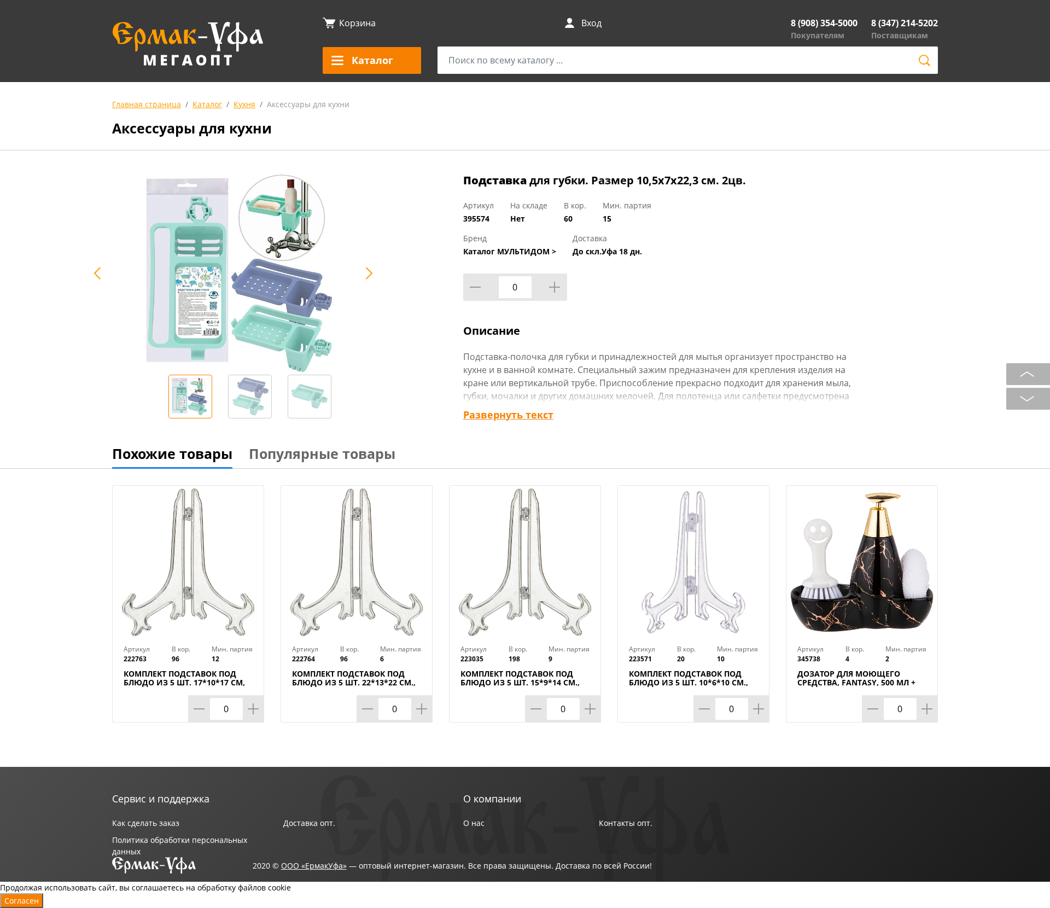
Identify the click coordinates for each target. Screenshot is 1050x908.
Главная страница (146, 104)
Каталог (207, 104)
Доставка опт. (309, 823)
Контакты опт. (625, 823)
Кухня (244, 104)
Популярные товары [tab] (322, 453)
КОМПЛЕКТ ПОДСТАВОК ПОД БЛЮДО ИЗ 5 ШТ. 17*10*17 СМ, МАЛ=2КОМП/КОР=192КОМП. (184, 683)
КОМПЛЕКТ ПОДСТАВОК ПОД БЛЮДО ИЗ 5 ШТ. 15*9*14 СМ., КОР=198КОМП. (520, 683)
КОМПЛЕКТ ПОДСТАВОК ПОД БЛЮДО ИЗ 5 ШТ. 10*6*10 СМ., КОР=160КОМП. (688, 683)
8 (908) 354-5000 (824, 23)
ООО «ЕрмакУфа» (314, 865)
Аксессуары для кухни (308, 104)
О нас (474, 823)
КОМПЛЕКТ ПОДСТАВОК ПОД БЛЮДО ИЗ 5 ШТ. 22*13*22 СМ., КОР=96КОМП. (354, 683)
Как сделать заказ (145, 823)
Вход (591, 23)
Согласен (21, 900)
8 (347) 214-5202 (904, 23)
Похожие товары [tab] (172, 453)
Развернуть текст (508, 414)
